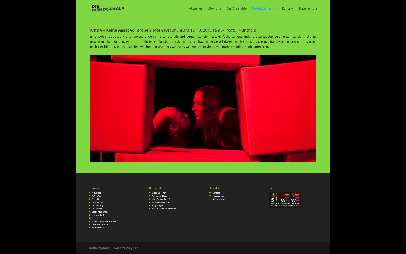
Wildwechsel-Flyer (161, 202)
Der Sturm (97, 208)
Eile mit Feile (98, 214)
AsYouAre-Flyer (159, 195)
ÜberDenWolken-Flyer (163, 199)
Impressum (218, 195)
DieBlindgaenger (100, 211)
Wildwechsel (98, 227)
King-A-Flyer (158, 205)
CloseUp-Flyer (159, 192)
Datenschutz (308, 8)
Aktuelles (195, 8)
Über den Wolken (100, 224)
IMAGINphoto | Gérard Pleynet (113, 248)
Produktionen (262, 8)
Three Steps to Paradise (104, 221)
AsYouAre (96, 195)
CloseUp (96, 199)
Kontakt (288, 8)
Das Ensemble (236, 8)
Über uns (214, 8)
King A (95, 218)
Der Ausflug (97, 205)
